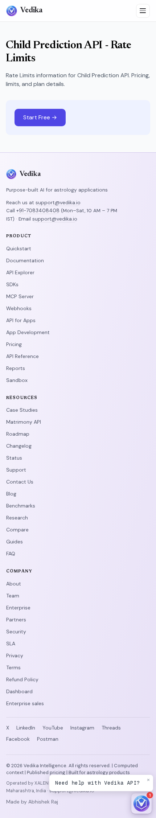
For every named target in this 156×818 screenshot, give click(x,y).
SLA (10, 643)
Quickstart (18, 248)
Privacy (14, 655)
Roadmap (17, 434)
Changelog (19, 446)
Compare (17, 529)
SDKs (12, 284)
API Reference (22, 356)
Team (12, 595)
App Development (28, 332)
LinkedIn (25, 727)
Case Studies (22, 410)
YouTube (52, 727)
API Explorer (20, 272)
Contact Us (19, 481)
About (13, 583)
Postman (47, 739)
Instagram (82, 727)
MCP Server (20, 296)
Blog (11, 493)
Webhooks (19, 308)
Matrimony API (23, 422)
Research (17, 517)
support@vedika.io (58, 202)
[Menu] (143, 11)
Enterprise (18, 607)
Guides (14, 541)
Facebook (18, 739)
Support (16, 469)
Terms (13, 667)
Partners (16, 619)
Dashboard (19, 691)
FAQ (10, 553)
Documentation (25, 260)
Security (16, 631)
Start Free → (40, 117)
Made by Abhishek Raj (32, 801)
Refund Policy (22, 679)
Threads (111, 727)
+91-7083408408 (37, 210)
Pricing (14, 344)
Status (14, 458)
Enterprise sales (25, 703)
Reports (15, 368)
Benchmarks (20, 505)
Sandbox (17, 380)
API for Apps (21, 320)
